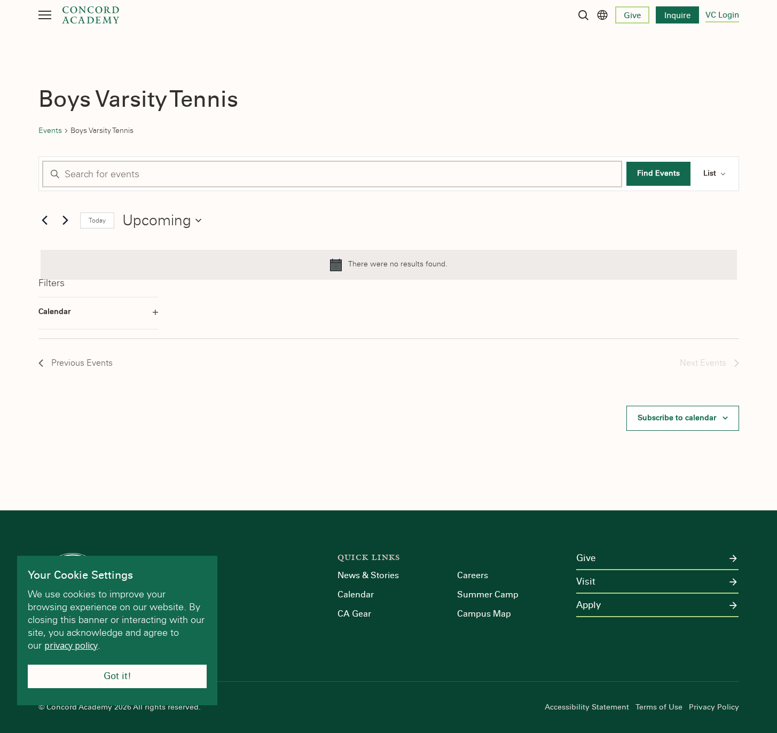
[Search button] (583, 15)
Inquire (677, 15)
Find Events (658, 173)
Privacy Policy (714, 707)
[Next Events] (65, 220)
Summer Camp (488, 594)
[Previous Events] (44, 220)
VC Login (722, 15)
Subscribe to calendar (677, 417)
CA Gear (354, 614)
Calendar (356, 594)
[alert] (389, 265)
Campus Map (484, 614)
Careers (472, 575)
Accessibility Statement (587, 707)
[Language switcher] (602, 15)
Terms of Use (658, 707)
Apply (588, 605)
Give (632, 15)
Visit (585, 582)
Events (50, 130)
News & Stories (368, 575)
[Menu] (44, 15)
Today (97, 220)
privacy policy (71, 645)
